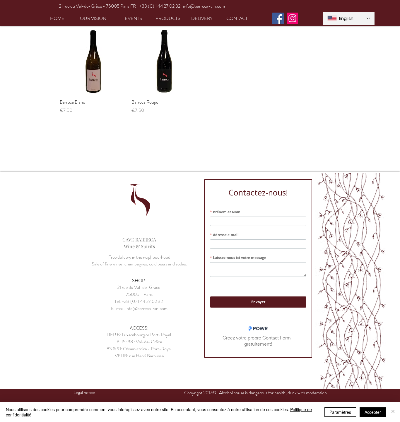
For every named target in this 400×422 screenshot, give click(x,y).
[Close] (392, 412)
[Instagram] (292, 18)
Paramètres (340, 412)
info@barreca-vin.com (204, 6)
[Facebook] (278, 18)
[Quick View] (93, 62)
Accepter (373, 412)
